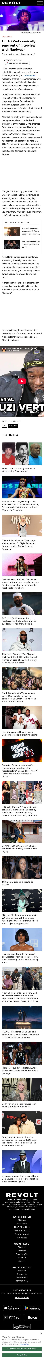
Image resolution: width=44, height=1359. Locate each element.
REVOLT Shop (22, 1281)
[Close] (41, 1333)
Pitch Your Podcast (22, 1230)
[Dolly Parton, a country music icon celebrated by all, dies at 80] (22, 1089)
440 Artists (22, 1238)
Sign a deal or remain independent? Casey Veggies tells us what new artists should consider (30, 233)
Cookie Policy (24, 1344)
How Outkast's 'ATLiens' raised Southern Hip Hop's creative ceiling (19, 733)
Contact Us (22, 1274)
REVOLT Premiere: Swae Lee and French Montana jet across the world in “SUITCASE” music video (20, 1034)
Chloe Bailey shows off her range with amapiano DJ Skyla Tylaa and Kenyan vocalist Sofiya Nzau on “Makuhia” (18, 544)
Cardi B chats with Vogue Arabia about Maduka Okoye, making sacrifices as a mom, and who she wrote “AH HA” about (19, 697)
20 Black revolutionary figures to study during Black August (18, 470)
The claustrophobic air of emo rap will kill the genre (31, 244)
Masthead (22, 1250)
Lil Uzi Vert (13, 426)
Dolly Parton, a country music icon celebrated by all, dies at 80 (19, 1105)
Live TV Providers (22, 1227)
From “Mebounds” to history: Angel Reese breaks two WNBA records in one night (20, 1070)
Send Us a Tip (22, 1254)
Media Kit (22, 1257)
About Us (22, 1247)
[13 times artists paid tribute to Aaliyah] (22, 867)
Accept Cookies (22, 1355)
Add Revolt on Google (18, 63)
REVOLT (9, 60)
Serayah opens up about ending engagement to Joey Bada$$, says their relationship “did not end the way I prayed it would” (19, 1141)
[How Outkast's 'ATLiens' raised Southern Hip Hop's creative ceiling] (22, 717)
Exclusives (7, 37)
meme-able (30, 75)
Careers (21, 1261)
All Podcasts (22, 1223)
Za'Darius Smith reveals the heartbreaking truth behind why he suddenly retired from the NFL (19, 621)
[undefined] (12, 231)
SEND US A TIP (22, 1297)
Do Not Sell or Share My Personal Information (22, 1349)
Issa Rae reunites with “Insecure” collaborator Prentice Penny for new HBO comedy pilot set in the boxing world (20, 958)
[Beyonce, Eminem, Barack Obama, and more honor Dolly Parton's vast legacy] (22, 831)
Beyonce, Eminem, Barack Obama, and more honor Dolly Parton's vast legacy (19, 848)
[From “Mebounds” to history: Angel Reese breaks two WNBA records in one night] (22, 1053)
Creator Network (22, 1234)
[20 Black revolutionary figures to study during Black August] (22, 453)
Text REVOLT (22, 1277)
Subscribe (22, 1270)
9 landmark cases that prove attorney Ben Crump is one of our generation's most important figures (21, 1179)
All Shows (22, 1220)
